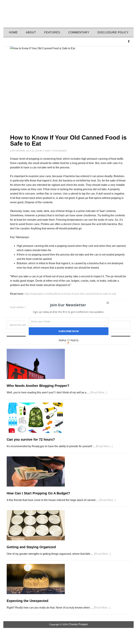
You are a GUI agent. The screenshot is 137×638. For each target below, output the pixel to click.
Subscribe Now (68, 331)
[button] (68, 304)
